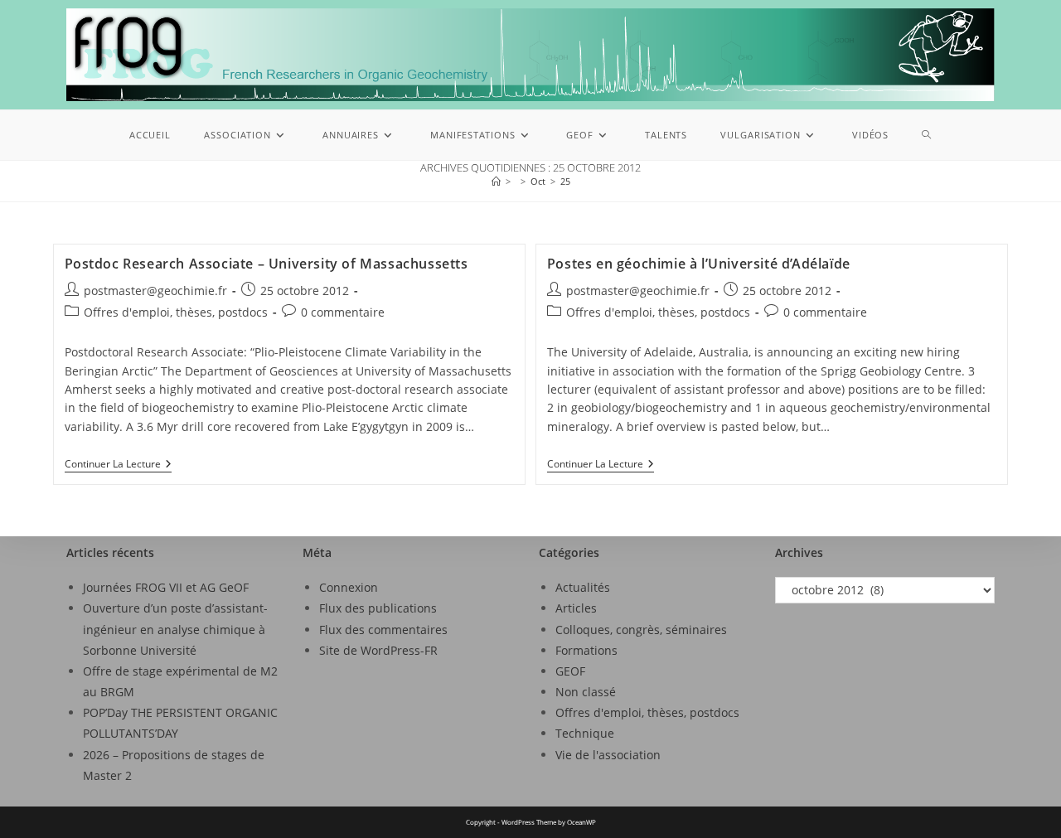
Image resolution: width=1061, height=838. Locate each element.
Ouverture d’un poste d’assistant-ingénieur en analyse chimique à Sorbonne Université (175, 628)
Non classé (585, 692)
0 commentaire (343, 312)
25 (565, 181)
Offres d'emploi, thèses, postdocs (176, 312)
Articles (576, 608)
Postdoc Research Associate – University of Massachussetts (266, 263)
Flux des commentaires (383, 629)
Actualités (582, 587)
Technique (584, 733)
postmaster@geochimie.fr (155, 290)
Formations (586, 650)
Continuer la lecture (118, 464)
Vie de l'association (608, 755)
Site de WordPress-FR (378, 650)
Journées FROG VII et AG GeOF (166, 587)
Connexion (348, 587)
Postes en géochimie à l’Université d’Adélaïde (698, 263)
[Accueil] (496, 181)
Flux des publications (378, 608)
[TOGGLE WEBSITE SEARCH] (926, 135)
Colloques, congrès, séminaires (641, 629)
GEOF (570, 671)
